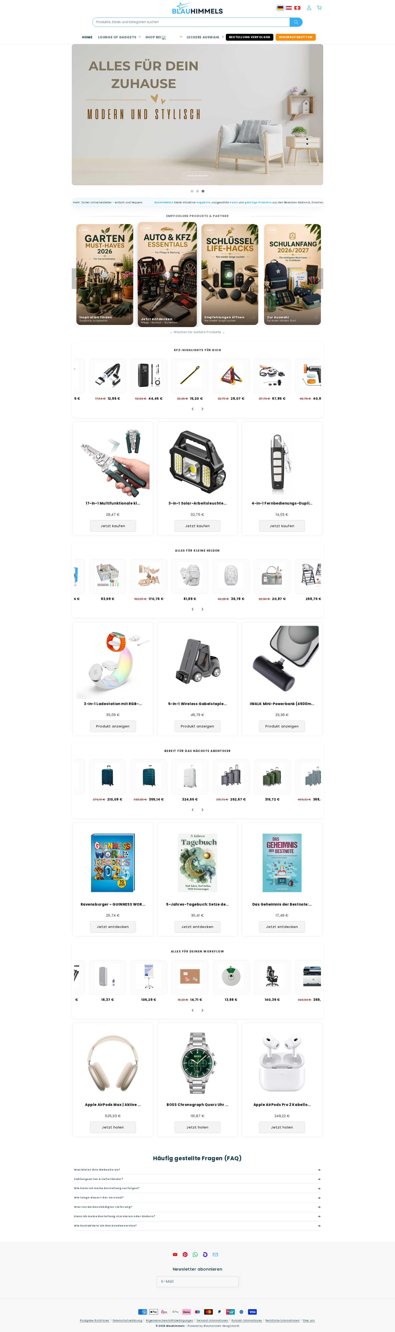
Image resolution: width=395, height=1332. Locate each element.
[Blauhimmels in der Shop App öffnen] (205, 1255)
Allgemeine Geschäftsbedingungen (169, 1320)
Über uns (309, 1320)
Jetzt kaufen (113, 525)
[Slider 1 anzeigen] (192, 191)
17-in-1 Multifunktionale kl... (113, 503)
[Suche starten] (296, 22)
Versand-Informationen (212, 1320)
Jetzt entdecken (197, 175)
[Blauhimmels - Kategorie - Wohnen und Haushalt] (197, 114)
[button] (119, 37)
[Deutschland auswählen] (280, 7)
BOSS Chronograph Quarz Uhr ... (197, 1104)
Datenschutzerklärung (127, 1320)
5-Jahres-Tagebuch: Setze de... (197, 904)
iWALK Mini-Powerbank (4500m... (282, 704)
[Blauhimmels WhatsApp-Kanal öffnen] (195, 1255)
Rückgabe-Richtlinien (94, 1320)
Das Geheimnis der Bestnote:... (282, 904)
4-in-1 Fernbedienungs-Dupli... (282, 503)
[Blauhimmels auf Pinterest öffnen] (185, 1255)
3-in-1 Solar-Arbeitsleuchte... (197, 503)
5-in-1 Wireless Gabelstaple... (197, 704)
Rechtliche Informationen (283, 1320)
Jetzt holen (113, 1127)
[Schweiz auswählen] (297, 7)
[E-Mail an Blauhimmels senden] (215, 1255)
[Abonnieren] (233, 1281)
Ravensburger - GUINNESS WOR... (113, 904)
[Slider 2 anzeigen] (197, 191)
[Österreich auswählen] (288, 7)
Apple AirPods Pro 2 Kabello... (282, 1104)
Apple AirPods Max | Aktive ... (113, 1104)
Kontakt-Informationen (247, 1320)
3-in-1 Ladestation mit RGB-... (113, 704)
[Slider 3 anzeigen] (203, 191)
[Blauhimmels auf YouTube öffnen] (175, 1255)
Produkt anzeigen (113, 726)
